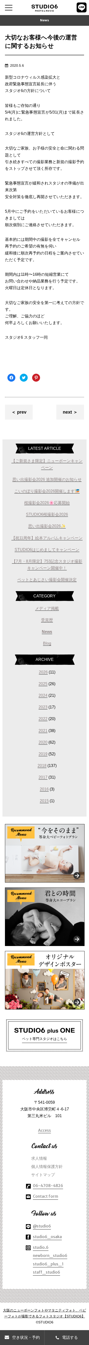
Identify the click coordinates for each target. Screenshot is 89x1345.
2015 (44, 801)
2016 (44, 789)
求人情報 (39, 1158)
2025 (43, 684)
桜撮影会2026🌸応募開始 (47, 503)
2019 (43, 754)
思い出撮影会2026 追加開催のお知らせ (47, 479)
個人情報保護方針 (47, 1166)
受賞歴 (47, 620)
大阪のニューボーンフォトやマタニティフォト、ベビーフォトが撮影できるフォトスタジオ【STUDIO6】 (44, 1313)
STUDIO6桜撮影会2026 (47, 514)
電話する (70, 1337)
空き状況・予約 (26, 1337)
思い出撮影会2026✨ (47, 526)
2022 (43, 719)
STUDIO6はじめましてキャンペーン (47, 550)
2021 (43, 731)
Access (44, 1130)
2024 (43, 695)
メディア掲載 (47, 608)
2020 (43, 742)
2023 (43, 707)
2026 (43, 672)
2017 (43, 777)
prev (21, 412)
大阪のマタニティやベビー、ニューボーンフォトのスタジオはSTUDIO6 (44, 8)
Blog (47, 643)
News (47, 632)
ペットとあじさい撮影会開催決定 (47, 580)
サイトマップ (43, 1174)
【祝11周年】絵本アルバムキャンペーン (47, 538)
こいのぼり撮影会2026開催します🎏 (47, 491)
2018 (42, 766)
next (67, 412)
